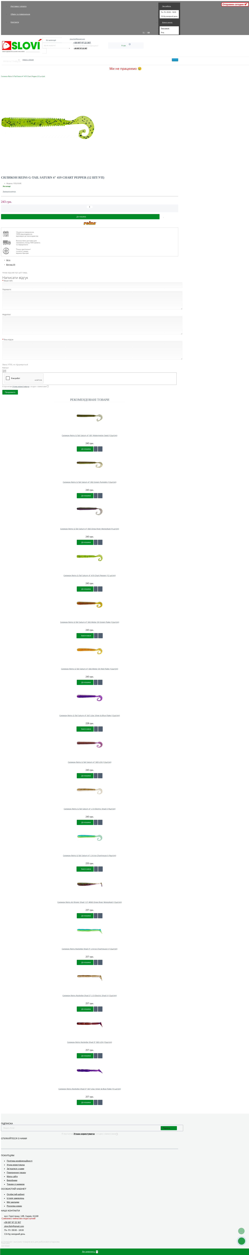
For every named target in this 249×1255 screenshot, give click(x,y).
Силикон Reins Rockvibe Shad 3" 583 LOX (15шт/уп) (89, 1042)
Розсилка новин (14, 1206)
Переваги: (6, 289)
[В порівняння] (174, 216)
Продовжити (10, 392)
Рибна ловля (28, 60)
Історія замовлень (15, 1198)
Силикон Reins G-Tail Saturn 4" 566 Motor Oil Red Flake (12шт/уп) (89, 669)
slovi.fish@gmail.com (77, 39)
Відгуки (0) (10, 265)
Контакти (15, 22)
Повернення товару (16, 1173)
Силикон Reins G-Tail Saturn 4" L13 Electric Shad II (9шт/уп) (89, 809)
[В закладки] (164, 216)
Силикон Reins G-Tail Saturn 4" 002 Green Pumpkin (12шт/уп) (89, 482)
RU (144, 32)
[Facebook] (2, 1142)
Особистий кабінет (16, 1194)
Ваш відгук (8, 339)
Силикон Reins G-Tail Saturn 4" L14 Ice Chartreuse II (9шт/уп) (89, 855)
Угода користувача (16, 1165)
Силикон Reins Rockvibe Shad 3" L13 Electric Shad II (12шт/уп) (90, 995)
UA (148, 32)
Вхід (162, 32)
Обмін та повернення (20, 14)
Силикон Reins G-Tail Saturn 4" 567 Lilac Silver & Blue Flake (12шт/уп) (89, 715)
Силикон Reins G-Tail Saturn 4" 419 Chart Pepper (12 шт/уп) (90, 575)
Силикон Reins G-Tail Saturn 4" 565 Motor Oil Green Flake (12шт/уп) (89, 622)
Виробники (12, 1180)
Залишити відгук (9, 191)
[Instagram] (6, 1142)
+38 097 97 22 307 (80, 48)
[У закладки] (96, 449)
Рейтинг (5, 368)
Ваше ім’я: (8, 280)
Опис (8, 260)
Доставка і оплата (18, 6)
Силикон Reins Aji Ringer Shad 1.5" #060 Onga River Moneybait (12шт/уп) (89, 902)
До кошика (86, 449)
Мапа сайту (12, 1176)
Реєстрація (165, 28)
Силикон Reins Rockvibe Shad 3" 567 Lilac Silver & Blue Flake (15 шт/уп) (89, 1089)
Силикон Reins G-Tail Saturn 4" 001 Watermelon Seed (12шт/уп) (89, 435)
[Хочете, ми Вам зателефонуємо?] (241, 1241)
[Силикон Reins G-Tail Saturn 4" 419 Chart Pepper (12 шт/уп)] (89, 128)
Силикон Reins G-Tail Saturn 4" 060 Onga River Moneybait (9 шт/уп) (89, 529)
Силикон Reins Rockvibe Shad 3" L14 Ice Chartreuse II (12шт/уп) (89, 949)
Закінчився (86, 635)
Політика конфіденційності (19, 1161)
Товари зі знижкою (16, 1184)
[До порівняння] (100, 449)
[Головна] (2, 74)
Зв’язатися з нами (15, 1169)
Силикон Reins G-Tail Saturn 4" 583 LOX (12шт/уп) (89, 762)
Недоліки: (6, 314)
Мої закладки (13, 1202)
